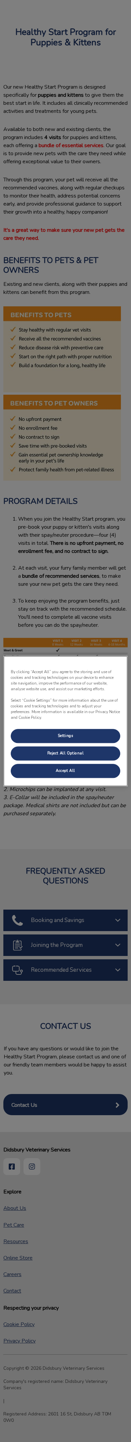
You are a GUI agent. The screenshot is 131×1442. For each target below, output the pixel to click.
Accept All (65, 770)
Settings (66, 735)
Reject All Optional (65, 753)
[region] (65, 721)
